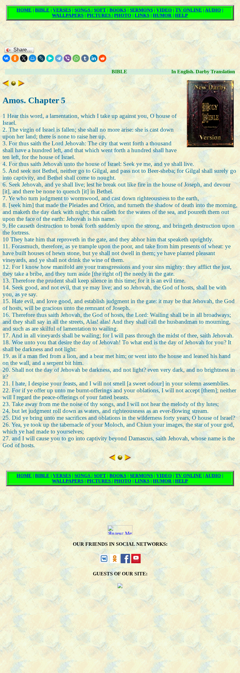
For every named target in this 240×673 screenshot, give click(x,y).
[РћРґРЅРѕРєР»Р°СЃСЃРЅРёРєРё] (15, 58)
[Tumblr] (85, 58)
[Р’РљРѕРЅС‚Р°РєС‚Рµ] (6, 58)
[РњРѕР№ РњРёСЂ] (32, 58)
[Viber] (67, 58)
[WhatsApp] (76, 58)
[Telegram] (58, 58)
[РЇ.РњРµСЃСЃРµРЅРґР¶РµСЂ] (50, 58)
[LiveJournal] (41, 58)
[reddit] (102, 58)
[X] (24, 58)
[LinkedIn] (94, 58)
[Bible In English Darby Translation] (13, 84)
